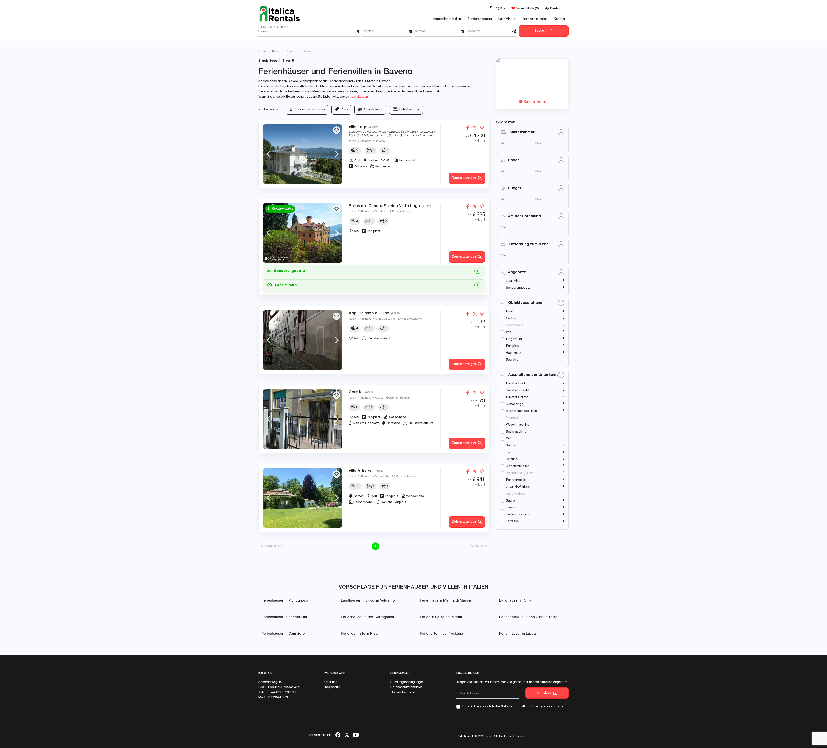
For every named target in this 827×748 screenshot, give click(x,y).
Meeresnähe (514, 325)
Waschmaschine (517, 425)
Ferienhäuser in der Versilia (284, 617)
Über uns (330, 682)
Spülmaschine (516, 431)
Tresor (510, 507)
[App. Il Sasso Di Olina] (302, 340)
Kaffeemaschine (517, 514)
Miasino (380, 211)
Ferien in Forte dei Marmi (441, 617)
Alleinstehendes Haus (521, 411)
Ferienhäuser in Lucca (517, 634)
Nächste (476, 546)
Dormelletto (382, 476)
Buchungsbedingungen (407, 682)
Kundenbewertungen (309, 109)
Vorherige (273, 546)
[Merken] (336, 130)
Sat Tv (511, 445)
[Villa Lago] (302, 154)
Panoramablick (516, 480)
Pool (509, 311)
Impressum (332, 687)
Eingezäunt (514, 339)
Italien (352, 141)
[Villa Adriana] (302, 498)
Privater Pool (515, 383)
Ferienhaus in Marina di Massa (445, 601)
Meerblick (512, 418)
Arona (379, 398)
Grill (508, 438)
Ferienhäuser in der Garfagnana (367, 617)
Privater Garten (517, 397)
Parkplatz (513, 346)
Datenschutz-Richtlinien (520, 706)
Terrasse (512, 521)
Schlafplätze (372, 109)
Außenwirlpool (516, 494)
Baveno (380, 141)
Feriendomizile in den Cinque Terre (528, 617)
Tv (508, 452)
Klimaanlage (514, 404)
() (527, 8)
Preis (343, 109)
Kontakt (559, 19)
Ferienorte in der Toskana (441, 634)
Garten (511, 318)
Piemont (365, 141)
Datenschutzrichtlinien (406, 687)
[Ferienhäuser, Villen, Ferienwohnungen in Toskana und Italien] (279, 13)
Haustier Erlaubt (517, 390)
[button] (496, 8)
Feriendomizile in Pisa (359, 634)
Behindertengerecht (520, 473)
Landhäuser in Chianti (517, 601)
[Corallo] (302, 419)
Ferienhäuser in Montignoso (285, 601)
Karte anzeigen (534, 102)
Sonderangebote (479, 19)
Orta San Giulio (385, 319)
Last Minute (506, 19)
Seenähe (512, 360)
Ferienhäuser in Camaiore (283, 634)
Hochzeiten (514, 353)
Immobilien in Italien (446, 19)
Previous (268, 154)
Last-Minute (514, 281)
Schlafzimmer (408, 109)
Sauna (510, 500)
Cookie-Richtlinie (402, 692)
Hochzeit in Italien (534, 19)
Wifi (508, 332)
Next (336, 154)
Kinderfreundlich (517, 466)
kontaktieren (359, 96)
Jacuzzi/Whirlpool (518, 487)
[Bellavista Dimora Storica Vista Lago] (302, 233)
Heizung (512, 459)
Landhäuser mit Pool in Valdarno (368, 601)
